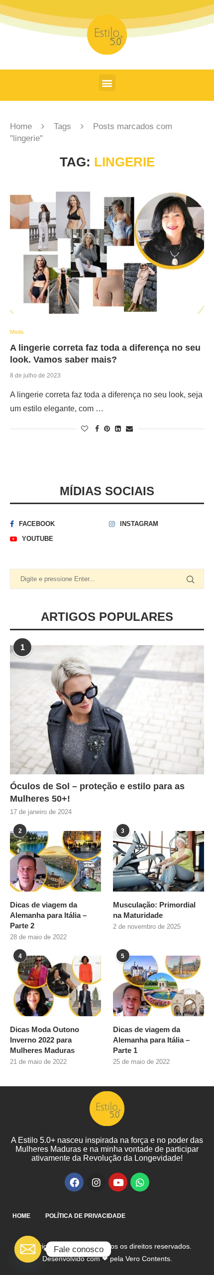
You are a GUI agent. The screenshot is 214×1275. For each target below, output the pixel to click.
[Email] (27, 1249)
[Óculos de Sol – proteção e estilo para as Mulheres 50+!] (107, 709)
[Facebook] (74, 1182)
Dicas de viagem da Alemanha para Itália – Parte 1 (151, 1039)
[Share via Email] (129, 429)
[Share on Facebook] (97, 429)
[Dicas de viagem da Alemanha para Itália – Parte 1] (158, 986)
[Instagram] (96, 1182)
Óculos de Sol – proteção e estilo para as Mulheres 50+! (97, 792)
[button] (107, 83)
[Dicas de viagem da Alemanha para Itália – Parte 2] (55, 861)
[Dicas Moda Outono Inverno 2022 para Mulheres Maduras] (55, 986)
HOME (21, 1215)
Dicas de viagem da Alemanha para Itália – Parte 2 (48, 915)
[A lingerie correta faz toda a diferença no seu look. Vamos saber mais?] (107, 249)
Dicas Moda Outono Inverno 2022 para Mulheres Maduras (44, 1039)
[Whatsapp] (139, 1182)
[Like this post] (84, 429)
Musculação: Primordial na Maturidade (154, 909)
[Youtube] (117, 1182)
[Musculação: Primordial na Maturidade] (158, 861)
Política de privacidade (85, 1215)
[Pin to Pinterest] (107, 429)
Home (21, 126)
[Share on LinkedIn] (118, 429)
